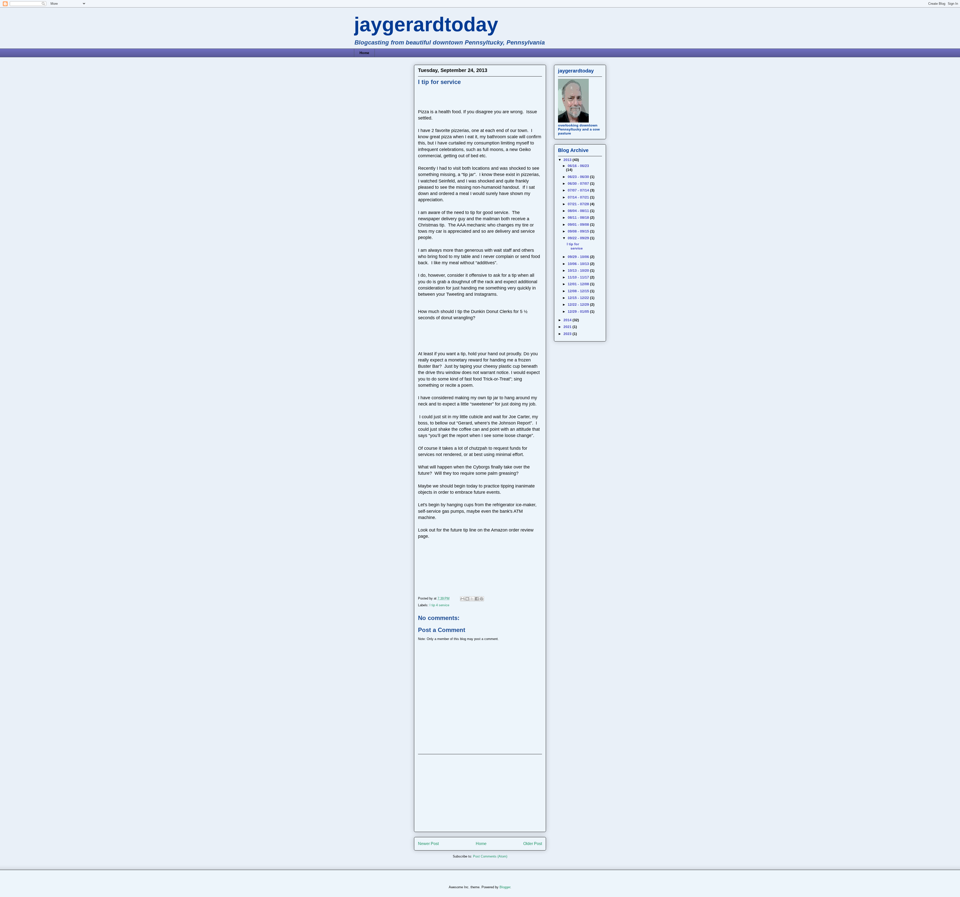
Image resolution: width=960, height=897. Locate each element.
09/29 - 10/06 (579, 257)
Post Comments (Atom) (490, 856)
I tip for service (575, 246)
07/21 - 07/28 (579, 204)
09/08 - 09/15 (579, 231)
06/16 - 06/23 (578, 166)
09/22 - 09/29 (579, 238)
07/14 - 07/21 (579, 197)
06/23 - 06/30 (579, 177)
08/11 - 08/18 (579, 218)
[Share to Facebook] (476, 598)
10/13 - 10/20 (579, 270)
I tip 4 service (439, 605)
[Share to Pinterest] (481, 598)
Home (364, 53)
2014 (568, 320)
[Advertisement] (480, 793)
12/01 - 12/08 (579, 284)
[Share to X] (472, 598)
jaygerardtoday (426, 24)
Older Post (532, 844)
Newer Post (428, 844)
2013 (568, 160)
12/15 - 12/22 (579, 298)
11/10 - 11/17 (579, 277)
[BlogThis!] (467, 598)
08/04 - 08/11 (579, 211)
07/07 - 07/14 (579, 190)
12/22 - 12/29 (579, 304)
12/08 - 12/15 (579, 291)
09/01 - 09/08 (579, 224)
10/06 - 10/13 (579, 264)
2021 (568, 327)
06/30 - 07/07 (579, 184)
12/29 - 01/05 (579, 312)
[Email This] (462, 598)
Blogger (505, 887)
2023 (568, 334)
